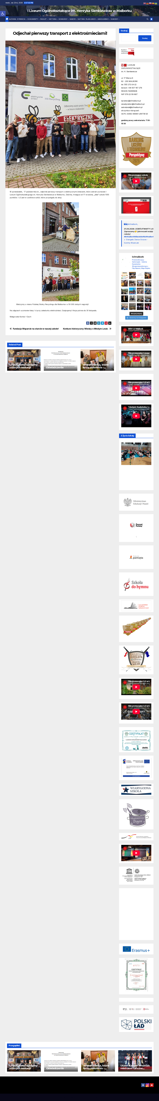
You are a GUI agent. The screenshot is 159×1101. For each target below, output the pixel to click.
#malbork (150, 237)
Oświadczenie (55, 367)
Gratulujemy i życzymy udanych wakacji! (23, 366)
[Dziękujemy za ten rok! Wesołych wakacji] (124, 275)
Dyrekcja (21, 19)
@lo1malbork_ (132, 224)
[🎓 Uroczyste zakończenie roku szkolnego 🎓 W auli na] (132, 275)
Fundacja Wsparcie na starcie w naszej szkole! (36, 329)
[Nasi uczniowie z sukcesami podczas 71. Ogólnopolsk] (124, 298)
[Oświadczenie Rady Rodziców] (140, 275)
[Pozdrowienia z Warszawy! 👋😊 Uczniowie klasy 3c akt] (132, 283)
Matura (81, 19)
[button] (3, 13)
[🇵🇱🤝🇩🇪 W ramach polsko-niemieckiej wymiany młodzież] (132, 306)
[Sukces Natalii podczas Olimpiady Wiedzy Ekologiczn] (124, 283)
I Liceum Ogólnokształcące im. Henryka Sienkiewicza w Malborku (79, 11)
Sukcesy (114, 19)
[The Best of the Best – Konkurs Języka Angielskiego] (140, 283)
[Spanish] (153, 3)
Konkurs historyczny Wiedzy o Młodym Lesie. (85, 329)
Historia (53, 19)
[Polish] (150, 3)
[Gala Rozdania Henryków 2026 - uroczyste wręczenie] (148, 306)
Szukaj (124, 31)
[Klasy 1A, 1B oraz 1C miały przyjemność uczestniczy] (132, 291)
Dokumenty (32, 19)
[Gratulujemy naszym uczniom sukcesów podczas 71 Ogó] (140, 298)
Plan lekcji (91, 19)
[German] (147, 3)
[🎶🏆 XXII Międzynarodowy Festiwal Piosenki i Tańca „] (148, 291)
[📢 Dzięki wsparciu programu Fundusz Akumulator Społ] (148, 283)
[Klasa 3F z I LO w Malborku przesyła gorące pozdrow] (140, 291)
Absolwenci (103, 19)
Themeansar (97, 1097)
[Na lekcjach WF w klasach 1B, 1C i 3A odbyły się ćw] (148, 298)
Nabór (73, 19)
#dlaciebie (138, 237)
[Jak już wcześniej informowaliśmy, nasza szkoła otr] (124, 306)
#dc (144, 237)
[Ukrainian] (156, 3)
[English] (144, 3)
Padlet (43, 19)
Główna (12, 19)
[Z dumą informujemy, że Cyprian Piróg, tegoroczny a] (148, 275)
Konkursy (63, 19)
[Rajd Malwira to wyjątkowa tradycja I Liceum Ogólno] (124, 291)
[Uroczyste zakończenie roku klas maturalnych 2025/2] (140, 306)
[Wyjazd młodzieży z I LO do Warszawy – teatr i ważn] (132, 298)
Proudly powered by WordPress (68, 1097)
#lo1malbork (129, 237)
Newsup (88, 1097)
